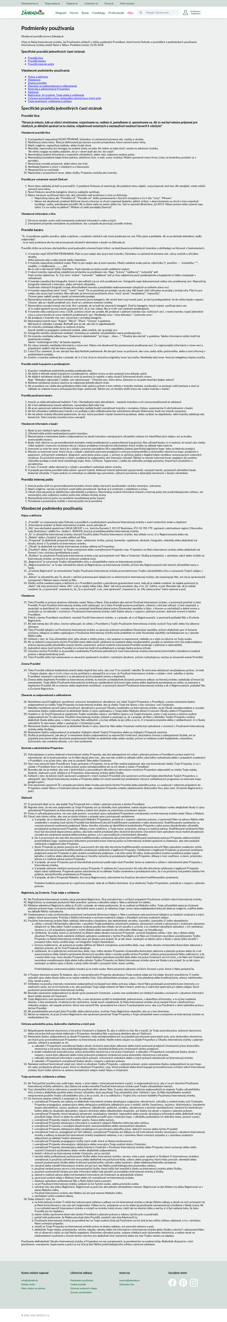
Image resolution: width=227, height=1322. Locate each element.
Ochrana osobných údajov (83, 1288)
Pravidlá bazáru (37, 61)
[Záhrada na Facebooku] (172, 1283)
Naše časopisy (127, 3)
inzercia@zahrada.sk (129, 1280)
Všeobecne (34, 80)
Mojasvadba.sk (52, 3)
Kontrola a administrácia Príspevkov (49, 89)
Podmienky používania (81, 1280)
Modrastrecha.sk (29, 3)
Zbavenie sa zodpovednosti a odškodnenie (52, 86)
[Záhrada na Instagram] (194, 1283)
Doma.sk (109, 3)
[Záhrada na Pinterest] (183, 1283)
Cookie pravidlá (78, 1284)
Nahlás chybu (28, 1284)
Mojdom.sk (72, 3)
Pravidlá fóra (35, 58)
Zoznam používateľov (81, 1292)
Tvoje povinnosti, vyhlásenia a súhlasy (50, 101)
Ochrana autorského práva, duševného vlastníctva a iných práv (64, 98)
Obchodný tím (126, 1284)
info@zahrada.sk (29, 1280)
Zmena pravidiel (37, 83)
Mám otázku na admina (33, 1288)
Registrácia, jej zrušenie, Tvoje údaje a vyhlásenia (56, 95)
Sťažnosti (33, 92)
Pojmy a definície (38, 77)
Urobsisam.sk (91, 3)
